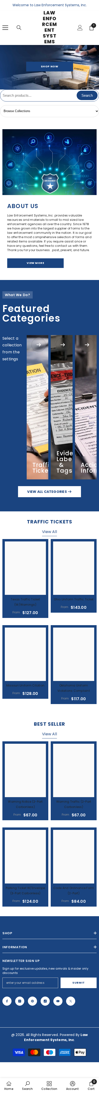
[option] (49, 67)
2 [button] (52, 86)
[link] (27, 1085)
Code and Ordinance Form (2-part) (73, 890)
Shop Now (49, 66)
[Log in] (80, 27)
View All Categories (47, 491)
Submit (78, 983)
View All (49, 531)
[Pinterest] (32, 1001)
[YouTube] (57, 1001)
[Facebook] (7, 1001)
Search (87, 95)
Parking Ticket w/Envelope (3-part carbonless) (25, 890)
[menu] (5, 28)
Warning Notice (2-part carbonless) (25, 804)
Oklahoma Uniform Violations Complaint (73, 688)
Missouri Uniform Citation (25, 685)
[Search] (19, 28)
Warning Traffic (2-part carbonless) (73, 804)
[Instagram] (19, 1001)
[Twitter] (70, 1001)
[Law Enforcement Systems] (49, 162)
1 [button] (46, 86)
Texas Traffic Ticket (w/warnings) (25, 602)
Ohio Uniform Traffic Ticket (73, 599)
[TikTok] (45, 1001)
